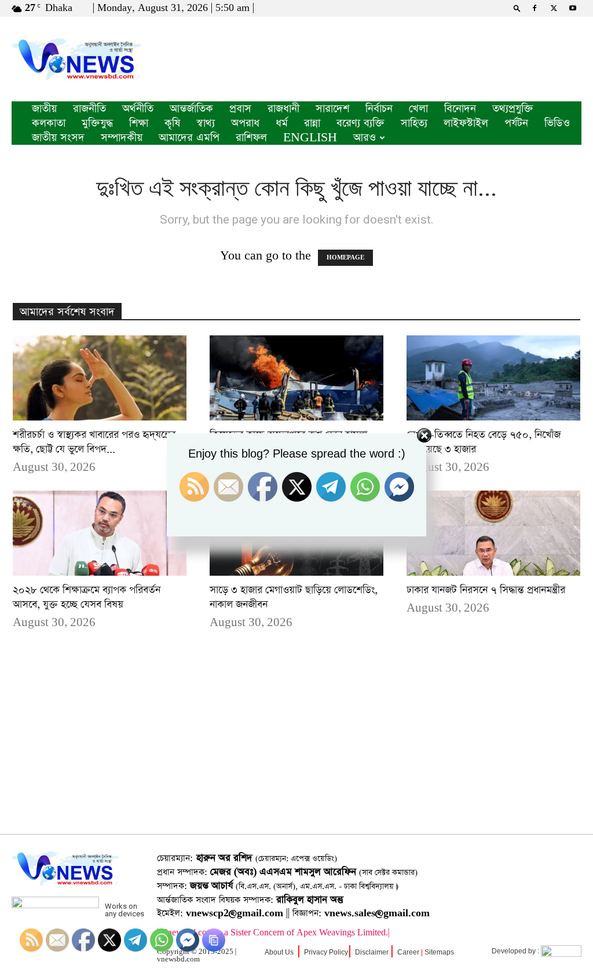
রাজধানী (283, 108)
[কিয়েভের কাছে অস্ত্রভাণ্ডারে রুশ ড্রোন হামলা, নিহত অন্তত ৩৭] (296, 377)
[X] (553, 8)
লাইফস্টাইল (466, 123)
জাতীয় (44, 108)
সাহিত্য (414, 123)
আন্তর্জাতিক (191, 108)
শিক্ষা (138, 123)
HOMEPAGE (345, 257)
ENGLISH (310, 137)
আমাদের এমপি (189, 137)
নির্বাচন (379, 108)
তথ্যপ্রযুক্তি (512, 108)
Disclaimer (372, 952)
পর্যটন (516, 123)
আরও (364, 137)
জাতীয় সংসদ (58, 137)
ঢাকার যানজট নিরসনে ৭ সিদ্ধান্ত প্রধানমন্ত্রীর (486, 590)
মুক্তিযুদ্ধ (97, 123)
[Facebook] (534, 8)
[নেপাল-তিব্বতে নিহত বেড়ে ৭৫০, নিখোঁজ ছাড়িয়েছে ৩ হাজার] (493, 377)
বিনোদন (460, 108)
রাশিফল (251, 137)
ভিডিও (557, 123)
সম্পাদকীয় (121, 137)
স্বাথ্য (205, 123)
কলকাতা (48, 123)
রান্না (312, 123)
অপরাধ (245, 123)
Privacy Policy (326, 952)
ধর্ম (282, 123)
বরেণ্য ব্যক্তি (360, 123)
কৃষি (172, 123)
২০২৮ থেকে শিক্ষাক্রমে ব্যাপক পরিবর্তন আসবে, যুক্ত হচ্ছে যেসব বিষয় (86, 597)
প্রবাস (240, 108)
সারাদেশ (332, 108)
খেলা (418, 108)
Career (408, 952)
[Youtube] (572, 8)
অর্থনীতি (137, 108)
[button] (517, 7)
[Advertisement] (296, 750)
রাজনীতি (89, 108)
